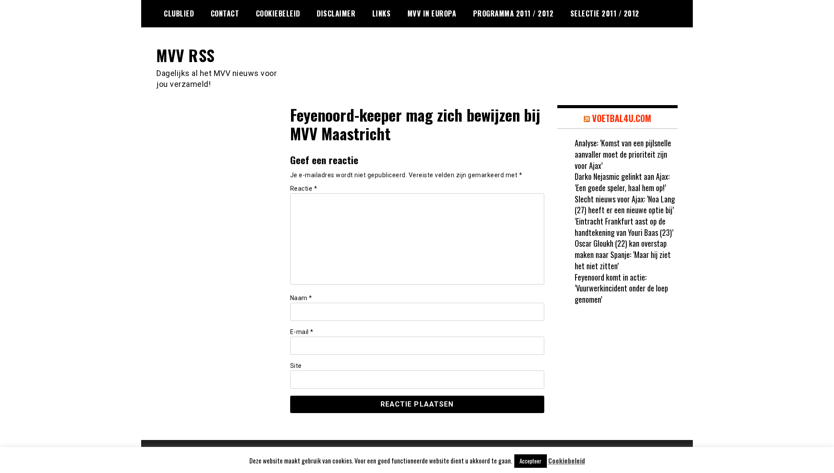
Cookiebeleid (278, 13)
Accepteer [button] (531, 460)
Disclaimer (336, 13)
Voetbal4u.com (621, 118)
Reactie (304, 188)
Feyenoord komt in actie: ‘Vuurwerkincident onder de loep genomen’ (621, 288)
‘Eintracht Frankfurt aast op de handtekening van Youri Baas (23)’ (624, 226)
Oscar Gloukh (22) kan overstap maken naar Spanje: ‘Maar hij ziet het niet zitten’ (623, 254)
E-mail (302, 331)
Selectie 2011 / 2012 (604, 13)
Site (296, 365)
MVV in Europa (432, 13)
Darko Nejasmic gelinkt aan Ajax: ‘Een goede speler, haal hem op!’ (622, 182)
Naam (301, 297)
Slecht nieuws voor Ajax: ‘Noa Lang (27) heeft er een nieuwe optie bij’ (625, 204)
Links (381, 13)
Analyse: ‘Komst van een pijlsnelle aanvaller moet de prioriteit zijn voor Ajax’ (623, 154)
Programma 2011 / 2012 (513, 13)
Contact (225, 13)
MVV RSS (185, 54)
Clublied (179, 13)
